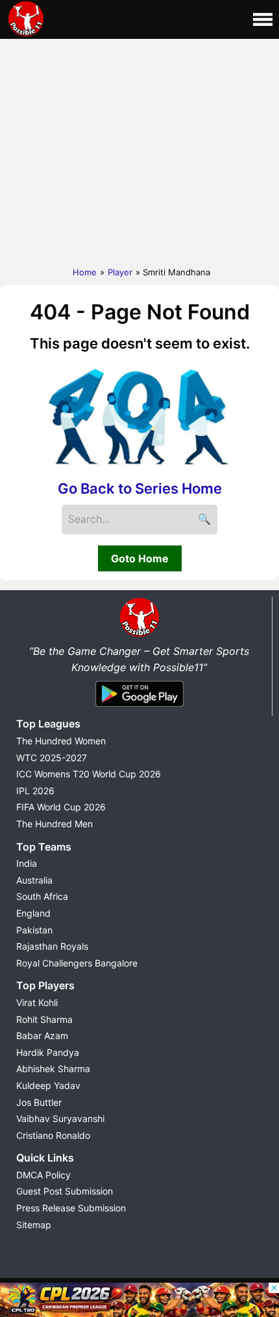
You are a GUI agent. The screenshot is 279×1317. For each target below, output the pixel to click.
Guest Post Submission (64, 1191)
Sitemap (33, 1224)
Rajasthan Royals (52, 946)
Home (85, 272)
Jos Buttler (39, 1102)
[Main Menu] (263, 19)
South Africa (42, 896)
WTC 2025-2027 (51, 757)
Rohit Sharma (44, 1019)
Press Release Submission (71, 1207)
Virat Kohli (37, 1002)
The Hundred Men (54, 823)
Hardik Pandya (47, 1052)
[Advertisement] (139, 149)
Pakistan (34, 929)
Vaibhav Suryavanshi (60, 1118)
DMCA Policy (43, 1174)
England (33, 913)
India (26, 863)
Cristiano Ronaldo (53, 1135)
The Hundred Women (61, 740)
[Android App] (139, 707)
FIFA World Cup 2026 (61, 806)
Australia (34, 880)
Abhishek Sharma (53, 1068)
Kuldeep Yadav (48, 1085)
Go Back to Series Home (140, 488)
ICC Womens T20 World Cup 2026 (88, 773)
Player (120, 272)
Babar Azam (42, 1035)
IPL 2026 (35, 790)
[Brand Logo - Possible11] (139, 634)
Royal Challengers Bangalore (77, 962)
